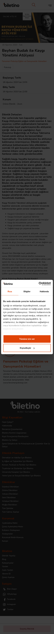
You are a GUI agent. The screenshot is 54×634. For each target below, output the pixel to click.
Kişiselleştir (25, 348)
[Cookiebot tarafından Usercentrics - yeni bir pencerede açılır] (39, 284)
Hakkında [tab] (44, 291)
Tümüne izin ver (27, 339)
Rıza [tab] (10, 291)
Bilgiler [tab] (27, 291)
